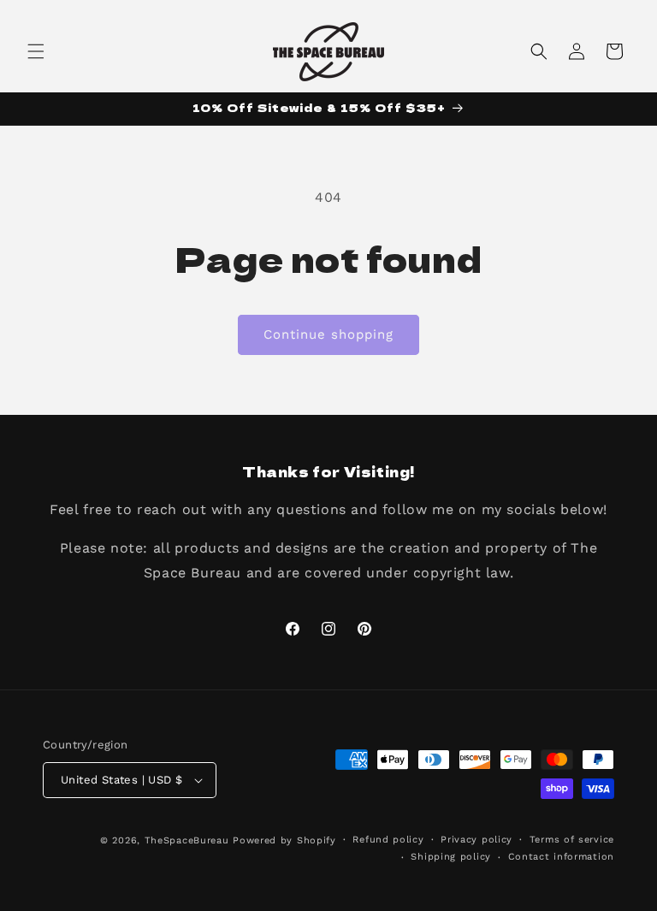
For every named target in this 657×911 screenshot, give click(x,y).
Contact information (561, 856)
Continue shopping (328, 334)
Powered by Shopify (284, 840)
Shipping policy (451, 856)
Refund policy (387, 839)
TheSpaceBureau (187, 840)
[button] (36, 51)
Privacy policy (476, 839)
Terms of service (572, 839)
